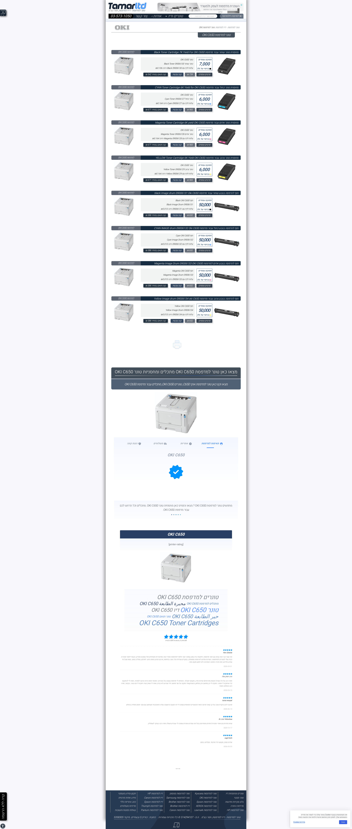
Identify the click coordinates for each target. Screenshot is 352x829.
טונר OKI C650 (199, 610)
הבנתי (343, 822)
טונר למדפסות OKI (208, 798)
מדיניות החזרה (236, 806)
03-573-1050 (121, 16)
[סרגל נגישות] (3, 826)
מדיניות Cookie (299, 822)
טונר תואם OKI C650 (159, 616)
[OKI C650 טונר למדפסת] (176, 428)
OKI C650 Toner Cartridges (178, 623)
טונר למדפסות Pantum (152, 810)
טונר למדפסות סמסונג (179, 793)
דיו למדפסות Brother (180, 806)
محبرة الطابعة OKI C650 (162, 604)
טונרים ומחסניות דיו (234, 793)
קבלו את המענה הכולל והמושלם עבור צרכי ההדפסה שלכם (220, 10)
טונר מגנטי (238, 798)
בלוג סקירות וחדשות (234, 802)
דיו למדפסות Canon (153, 798)
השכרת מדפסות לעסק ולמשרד (219, 6)
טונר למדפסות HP (235, 810)
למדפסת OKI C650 (126, 52)
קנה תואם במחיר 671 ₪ (155, 109)
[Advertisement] (343, 787)
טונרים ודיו (175, 16)
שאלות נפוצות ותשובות (125, 810)
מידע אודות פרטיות (127, 798)
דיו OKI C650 (165, 610)
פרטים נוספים (204, 74)
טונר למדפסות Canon (179, 810)
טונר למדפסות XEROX (206, 806)
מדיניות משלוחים (128, 806)
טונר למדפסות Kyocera (206, 793)
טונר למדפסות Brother (179, 802)
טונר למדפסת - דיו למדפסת (232, 16)
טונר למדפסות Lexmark (205, 810)
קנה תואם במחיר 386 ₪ (155, 215)
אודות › (156, 16)
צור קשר (141, 16)
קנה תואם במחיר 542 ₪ (155, 74)
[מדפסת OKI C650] (176, 581)
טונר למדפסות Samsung (178, 798)
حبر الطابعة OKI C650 (195, 616)
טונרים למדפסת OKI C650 (187, 597)
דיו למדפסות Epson (153, 802)
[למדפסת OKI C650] (124, 65)
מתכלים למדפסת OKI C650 (202, 604)
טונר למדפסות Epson (207, 802)
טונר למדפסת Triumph (152, 806)
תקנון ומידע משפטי (127, 793)
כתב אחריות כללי (128, 802)
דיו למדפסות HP (155, 793)
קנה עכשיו (177, 74)
